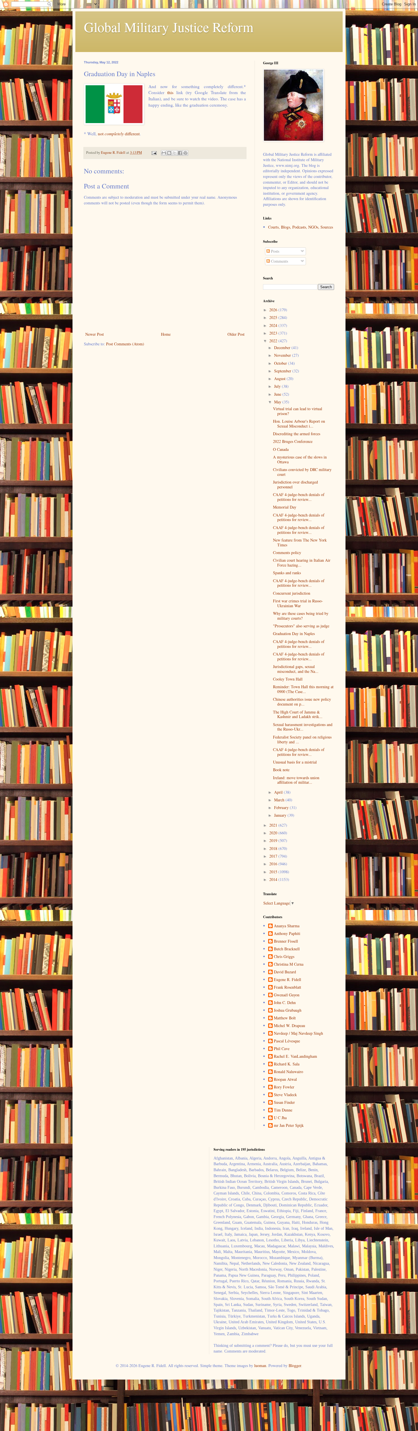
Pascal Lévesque (287, 1041)
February (282, 807)
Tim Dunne (283, 1110)
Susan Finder (284, 1102)
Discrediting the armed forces (296, 433)
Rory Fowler (284, 1087)
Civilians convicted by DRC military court (302, 472)
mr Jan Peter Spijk (289, 1125)
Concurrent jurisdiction (291, 593)
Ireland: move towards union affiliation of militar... (296, 780)
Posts (274, 251)
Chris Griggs (284, 956)
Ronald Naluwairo (288, 1071)
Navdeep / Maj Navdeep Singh (298, 1033)
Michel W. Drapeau (289, 1025)
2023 (273, 333)
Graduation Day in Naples (294, 633)
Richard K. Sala (286, 1064)
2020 (273, 832)
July (278, 386)
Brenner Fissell (286, 941)
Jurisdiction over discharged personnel (295, 484)
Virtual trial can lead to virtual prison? (297, 411)
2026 (273, 309)
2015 (273, 871)
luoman (260, 1365)
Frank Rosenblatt (287, 987)
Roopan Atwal (285, 1079)
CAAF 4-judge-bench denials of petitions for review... (298, 497)
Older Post (236, 334)
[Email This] (164, 153)
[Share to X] (174, 153)
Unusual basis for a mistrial (295, 762)
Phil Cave (281, 1048)
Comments (279, 261)
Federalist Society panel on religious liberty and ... (302, 739)
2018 (273, 848)
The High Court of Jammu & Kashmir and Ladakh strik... (297, 714)
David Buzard (285, 972)
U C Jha (280, 1117)
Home (166, 334)
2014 (273, 879)
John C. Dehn (285, 1002)
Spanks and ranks (287, 572)
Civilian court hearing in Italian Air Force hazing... (301, 562)
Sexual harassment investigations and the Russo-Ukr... (302, 727)
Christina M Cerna (288, 964)
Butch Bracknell (287, 949)
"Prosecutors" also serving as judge (301, 626)
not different (119, 133)
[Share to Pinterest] (185, 153)
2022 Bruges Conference (293, 441)
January (280, 815)
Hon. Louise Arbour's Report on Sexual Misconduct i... (299, 423)
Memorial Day (284, 507)
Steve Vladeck (285, 1094)
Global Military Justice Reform (168, 27)
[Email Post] (154, 152)
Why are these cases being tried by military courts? (300, 616)
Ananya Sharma (286, 926)
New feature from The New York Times (300, 542)
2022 (273, 340)
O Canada (281, 449)
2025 (273, 317)
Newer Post (94, 334)
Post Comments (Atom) (125, 344)
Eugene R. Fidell (287, 979)
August (280, 378)
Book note (281, 769)
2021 (273, 825)
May (278, 402)
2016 (273, 863)
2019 (273, 840)
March (279, 799)
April (279, 792)
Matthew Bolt (285, 1018)
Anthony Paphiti (287, 933)
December (282, 347)
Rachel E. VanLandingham (295, 1056)
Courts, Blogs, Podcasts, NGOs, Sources (300, 227)
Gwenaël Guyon (286, 995)
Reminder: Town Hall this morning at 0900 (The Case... (303, 689)
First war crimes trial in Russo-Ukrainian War (298, 603)
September (283, 371)
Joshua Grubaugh (287, 1010)
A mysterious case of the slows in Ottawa (300, 459)
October (281, 363)
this (170, 92)
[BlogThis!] (169, 153)
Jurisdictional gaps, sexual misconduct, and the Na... (295, 669)
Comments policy (287, 552)
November (283, 355)
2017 (273, 856)
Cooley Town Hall (288, 679)
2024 (273, 325)
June (278, 394)
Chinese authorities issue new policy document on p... (302, 701)
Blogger (295, 1365)
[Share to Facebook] (180, 153)
